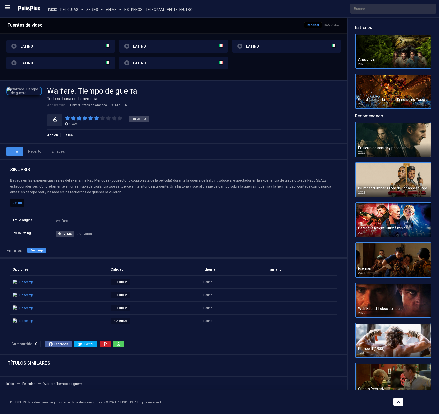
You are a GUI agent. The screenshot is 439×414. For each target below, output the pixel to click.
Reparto (34, 151)
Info (14, 151)
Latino (17, 203)
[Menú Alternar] (7, 7)
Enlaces (58, 151)
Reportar (313, 25)
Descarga (37, 250)
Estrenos (133, 10)
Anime (111, 10)
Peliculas (69, 10)
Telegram (155, 10)
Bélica (68, 135)
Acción (52, 135)
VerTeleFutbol (180, 10)
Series (92, 10)
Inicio (52, 10)
